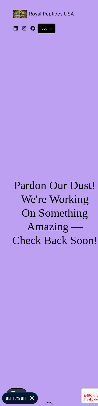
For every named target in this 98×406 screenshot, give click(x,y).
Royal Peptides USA (51, 14)
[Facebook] (33, 28)
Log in (46, 28)
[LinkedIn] (16, 28)
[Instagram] (24, 28)
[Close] (32, 398)
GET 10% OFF (16, 398)
